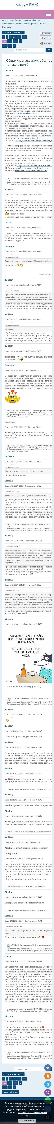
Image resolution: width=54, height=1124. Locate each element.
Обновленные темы (11, 24)
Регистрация (8, 20)
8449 (39, 961)
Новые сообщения (31, 20)
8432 (39, 370)
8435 (39, 486)
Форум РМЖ (27, 4)
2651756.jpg (28, 687)
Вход (18, 20)
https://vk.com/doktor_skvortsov (31, 171)
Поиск (42, 24)
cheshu (8, 956)
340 (15, 41)
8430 (39, 319)
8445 (39, 842)
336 (18, 37)
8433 (39, 427)
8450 (39, 1021)
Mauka (8, 768)
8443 (40, 800)
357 (9, 46)
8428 (39, 251)
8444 (40, 816)
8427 (39, 228)
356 (4, 46)
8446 (40, 859)
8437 (39, 585)
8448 (40, 921)
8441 (39, 747)
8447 (40, 897)
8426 (40, 195)
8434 (39, 461)
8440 (39, 731)
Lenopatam (11, 853)
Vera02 (8, 222)
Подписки (6, 27)
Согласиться (27, 1120)
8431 (39, 351)
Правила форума (30, 24)
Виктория (10, 365)
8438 (40, 624)
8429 (39, 285)
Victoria (9, 70)
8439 (39, 714)
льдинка (9, 246)
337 (24, 37)
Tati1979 (9, 189)
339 (9, 41)
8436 (39, 541)
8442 (40, 774)
